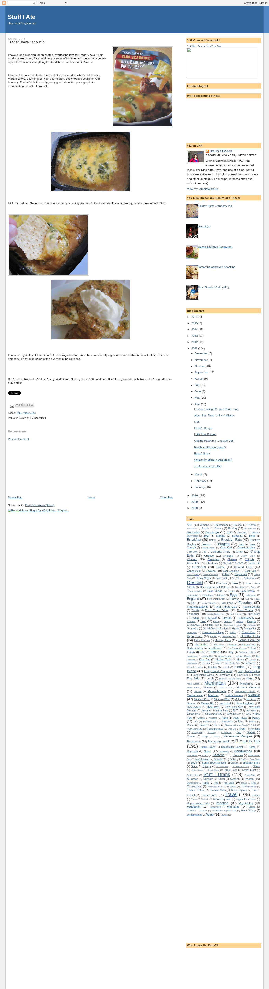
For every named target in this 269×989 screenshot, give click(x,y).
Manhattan (215, 683)
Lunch (210, 678)
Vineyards (233, 806)
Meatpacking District (245, 691)
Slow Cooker (202, 759)
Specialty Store (251, 762)
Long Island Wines (203, 675)
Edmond (221, 595)
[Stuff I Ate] (222, 77)
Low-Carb (242, 675)
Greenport (192, 632)
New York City (234, 706)
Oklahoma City (213, 714)
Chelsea (228, 555)
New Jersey (194, 706)
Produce (212, 732)
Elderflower (251, 595)
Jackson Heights (247, 652)
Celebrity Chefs (220, 551)
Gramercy (192, 628)
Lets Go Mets (195, 667)
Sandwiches (243, 751)
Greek (235, 628)
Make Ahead (193, 684)
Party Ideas (240, 717)
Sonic (243, 759)
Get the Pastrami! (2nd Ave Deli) (214, 440)
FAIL (19, 413)
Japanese (192, 656)
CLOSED (239, 563)
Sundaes (208, 778)
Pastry (256, 717)
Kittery (240, 659)
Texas (244, 783)
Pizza (217, 725)
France (195, 617)
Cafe (241, 544)
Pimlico (252, 721)
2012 (195, 342)
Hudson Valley (195, 648)
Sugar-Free (250, 775)
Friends (191, 621)
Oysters (213, 718)
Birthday (220, 535)
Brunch (205, 544)
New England (245, 703)
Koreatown (192, 663)
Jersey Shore (225, 656)
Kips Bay (204, 659)
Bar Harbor (193, 532)
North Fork (222, 710)
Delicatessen (250, 578)
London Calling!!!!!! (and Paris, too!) (216, 409)
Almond (204, 524)
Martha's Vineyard (248, 687)
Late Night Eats (232, 663)
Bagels (205, 528)
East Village (214, 590)
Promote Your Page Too (209, 46)
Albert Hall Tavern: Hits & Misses (214, 415)
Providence (226, 732)
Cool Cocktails (231, 570)
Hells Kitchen (202, 640)
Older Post (166, 497)
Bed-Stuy (242, 532)
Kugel (217, 663)
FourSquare (253, 613)
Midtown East (202, 699)
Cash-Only (192, 552)
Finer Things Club (226, 606)
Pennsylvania (209, 721)
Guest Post (248, 632)
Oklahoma (193, 713)
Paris (225, 717)
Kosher (206, 663)
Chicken (192, 559)
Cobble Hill (254, 563)
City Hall (227, 563)
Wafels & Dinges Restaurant (215, 246)
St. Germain (222, 766)
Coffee (220, 567)
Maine (249, 678)
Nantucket (225, 703)
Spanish (234, 763)
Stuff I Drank (216, 774)
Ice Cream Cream (237, 648)
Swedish (235, 778)
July (197, 385)
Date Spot (221, 578)
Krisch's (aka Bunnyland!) (210, 447)
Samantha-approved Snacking (216, 266)
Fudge (216, 621)
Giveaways (193, 624)
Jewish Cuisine (243, 656)
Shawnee (238, 755)
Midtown (254, 695)
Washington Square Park (224, 810)
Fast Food (227, 602)
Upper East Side (246, 799)
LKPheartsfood (221, 151)
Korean (252, 659)
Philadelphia (227, 721)
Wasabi (203, 810)
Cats (204, 552)
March (199, 474)
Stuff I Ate (21, 17)
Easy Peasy (247, 590)
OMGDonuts (234, 714)
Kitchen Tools (223, 659)
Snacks (218, 759)
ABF (189, 524)
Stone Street (213, 770)
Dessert (195, 582)
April (198, 404)
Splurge (207, 766)
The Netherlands (248, 786)
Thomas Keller (217, 790)
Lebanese (250, 663)
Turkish (204, 799)
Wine (210, 814)
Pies (240, 721)
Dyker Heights (194, 591)
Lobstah (225, 667)
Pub (239, 732)
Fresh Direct (246, 617)
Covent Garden (210, 574)
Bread (252, 535)
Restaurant (194, 741)
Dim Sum (221, 583)
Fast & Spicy (202, 453)
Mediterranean (195, 695)
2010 (195, 495)
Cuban (225, 574)
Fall (193, 602)
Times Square (239, 790)
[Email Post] (11, 406)
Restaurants (247, 740)
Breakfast (194, 540)
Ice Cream (215, 647)
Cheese (209, 555)
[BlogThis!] (21, 405)
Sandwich (224, 751)
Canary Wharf (208, 547)
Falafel (257, 599)
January (200, 487)
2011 (194, 348)
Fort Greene (236, 614)
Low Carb (224, 674)
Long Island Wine (249, 671)
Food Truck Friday (217, 610)
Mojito (238, 699)
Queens (191, 736)
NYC (236, 710)
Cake (253, 544)
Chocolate (193, 563)
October (200, 366)
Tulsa (194, 799)
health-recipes (229, 636)
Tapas (205, 782)
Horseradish (201, 644)
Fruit (203, 621)
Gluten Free (212, 624)
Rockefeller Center (232, 746)
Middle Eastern (234, 695)
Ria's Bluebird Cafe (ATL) (213, 287)
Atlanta (252, 524)
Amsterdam (221, 524)
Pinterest (204, 725)
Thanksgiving (194, 786)
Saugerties (192, 755)
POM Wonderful (194, 729)
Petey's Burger (203, 428)
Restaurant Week (219, 741)
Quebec (251, 732)
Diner (235, 583)
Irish (203, 652)
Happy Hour (194, 636)
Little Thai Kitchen (205, 434)
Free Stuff (211, 617)
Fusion (227, 621)
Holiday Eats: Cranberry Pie (215, 205)
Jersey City (207, 656)
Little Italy (212, 667)
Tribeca (255, 795)
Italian (215, 652)
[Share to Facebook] (28, 405)
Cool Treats (193, 574)
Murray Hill (207, 703)
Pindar (190, 725)
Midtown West (222, 699)
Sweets (249, 778)
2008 (195, 508)
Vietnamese (215, 807)
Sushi (221, 778)
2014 (195, 329)
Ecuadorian (192, 595)
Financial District (197, 606)
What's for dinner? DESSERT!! (213, 459)
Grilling (233, 632)
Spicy (194, 766)
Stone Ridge (197, 770)
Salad (207, 751)
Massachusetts (217, 691)
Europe (234, 598)
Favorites (245, 603)
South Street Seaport (214, 762)
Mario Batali (193, 688)
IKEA (253, 648)
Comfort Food (243, 567)
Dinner (248, 583)
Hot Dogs (219, 644)
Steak (256, 766)
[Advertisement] (37, 468)
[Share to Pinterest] (32, 405)
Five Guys (204, 226)
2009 (195, 501)
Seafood (218, 755)
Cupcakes (241, 574)
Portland (255, 728)
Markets (208, 687)
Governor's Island (233, 625)
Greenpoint (250, 628)
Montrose (191, 703)
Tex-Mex (228, 782)
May (198, 397)
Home (91, 497)
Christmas (212, 563)
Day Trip (236, 578)
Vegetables (246, 803)
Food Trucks (245, 610)
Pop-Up (232, 729)
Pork (242, 728)
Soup (193, 762)
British (212, 539)
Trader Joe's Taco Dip (207, 466)
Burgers (224, 544)
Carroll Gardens (246, 547)
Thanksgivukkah (215, 786)
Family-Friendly (208, 603)
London (239, 667)
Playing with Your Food (236, 725)
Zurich (225, 815)
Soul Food (255, 759)
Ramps (205, 736)
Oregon (201, 718)
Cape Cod (226, 547)
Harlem (213, 636)
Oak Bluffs (251, 710)
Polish (253, 725)
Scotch (204, 755)
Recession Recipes (237, 736)
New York (213, 706)
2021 (195, 316)
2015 (195, 323)
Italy (230, 652)
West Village (248, 810)
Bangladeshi (250, 528)
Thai (253, 782)
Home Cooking (249, 640)
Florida (195, 610)
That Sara (231, 786)
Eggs (233, 595)
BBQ (229, 532)
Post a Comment (18, 439)
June (198, 391)
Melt (196, 421)
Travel (231, 794)
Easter (231, 591)
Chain (239, 551)
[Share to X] (24, 405)
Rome (252, 746)
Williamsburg (194, 814)
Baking (232, 528)
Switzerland (192, 783)
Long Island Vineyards (218, 671)
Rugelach (192, 751)
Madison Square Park (230, 678)
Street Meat (249, 769)
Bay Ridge (212, 532)
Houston (233, 644)
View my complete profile (202, 188)
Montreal (251, 699)
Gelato (240, 621)
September (202, 372)
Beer (206, 535)
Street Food (230, 769)
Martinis (197, 691)
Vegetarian (193, 806)
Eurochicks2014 (216, 598)
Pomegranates (215, 728)
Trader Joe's (29, 413)
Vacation (222, 803)
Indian (191, 652)
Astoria (238, 524)
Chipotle (249, 559)
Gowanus (251, 625)
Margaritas (246, 683)
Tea (216, 782)
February (201, 480)
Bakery (219, 528)
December (202, 353)
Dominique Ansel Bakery (214, 587)
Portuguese (196, 732)
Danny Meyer (203, 578)
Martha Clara (225, 688)
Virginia (252, 807)
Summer (192, 778)
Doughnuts (240, 587)
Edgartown (207, 595)
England (193, 599)
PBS (196, 721)
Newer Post (15, 497)
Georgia (251, 621)
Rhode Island (207, 746)
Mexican (213, 695)
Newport (206, 710)
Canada (191, 547)
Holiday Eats (223, 640)
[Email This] (17, 405)
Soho (233, 759)
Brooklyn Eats (231, 540)
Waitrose (191, 810)
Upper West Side (198, 803)
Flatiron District (251, 606)
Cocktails (199, 567)
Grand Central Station (215, 628)
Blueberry (237, 535)
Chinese (232, 559)
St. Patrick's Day (240, 766)
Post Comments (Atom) (39, 505)
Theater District (196, 790)
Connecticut (194, 570)
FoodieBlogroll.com (216, 614)
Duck (253, 587)
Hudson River (249, 644)
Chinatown (213, 559)
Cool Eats (250, 570)
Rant (216, 736)
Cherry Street (248, 556)
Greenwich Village (213, 632)
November (202, 359)
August (199, 378)
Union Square (222, 799)
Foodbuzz (193, 613)
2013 (195, 335)
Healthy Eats (250, 636)
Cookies (211, 570)
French (227, 617)
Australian (192, 528)
